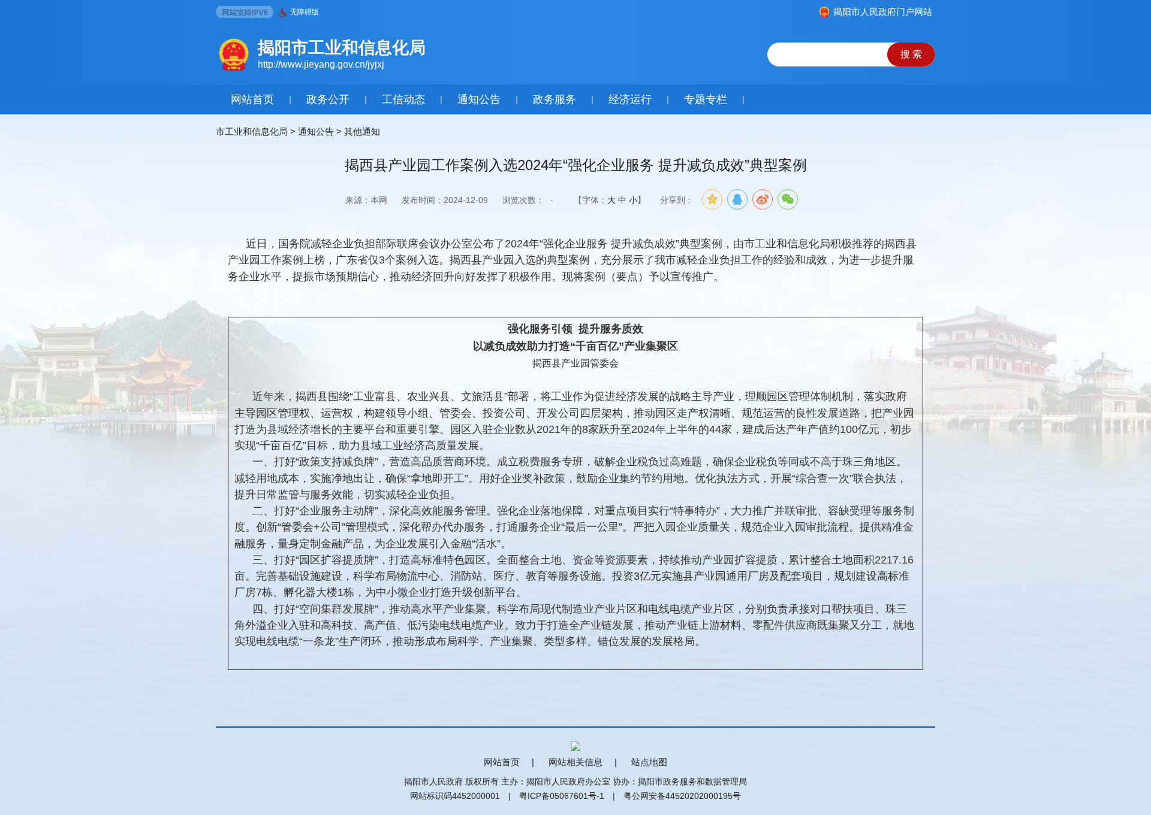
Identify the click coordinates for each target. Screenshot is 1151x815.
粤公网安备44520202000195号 (682, 796)
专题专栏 (705, 99)
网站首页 (252, 99)
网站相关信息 (575, 762)
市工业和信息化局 (252, 131)
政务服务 (554, 99)
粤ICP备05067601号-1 (561, 796)
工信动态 (403, 99)
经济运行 (630, 99)
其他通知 (362, 131)
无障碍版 (304, 12)
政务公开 (327, 99)
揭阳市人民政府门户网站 (882, 12)
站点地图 (649, 762)
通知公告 (479, 99)
